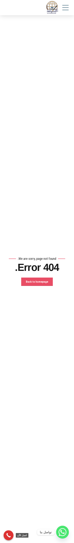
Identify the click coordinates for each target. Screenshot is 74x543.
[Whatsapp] (62, 532)
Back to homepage (37, 281)
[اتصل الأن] (8, 535)
